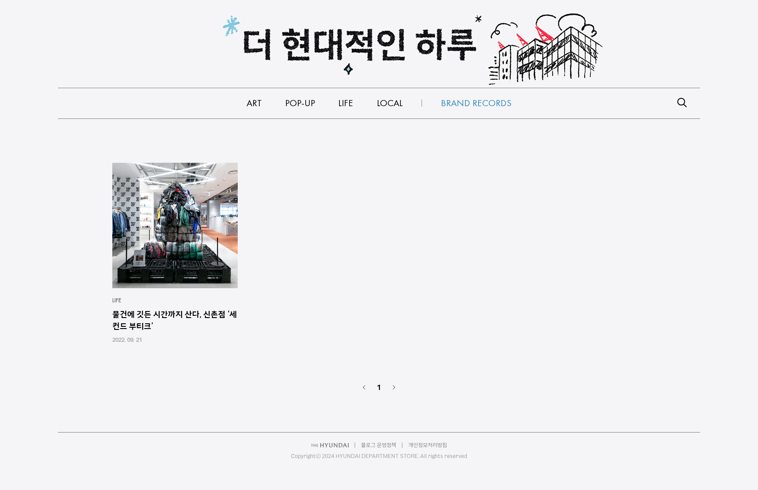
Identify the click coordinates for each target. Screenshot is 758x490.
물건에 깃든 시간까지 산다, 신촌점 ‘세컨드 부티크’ (174, 320)
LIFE (117, 300)
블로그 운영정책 (378, 445)
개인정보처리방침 (427, 445)
